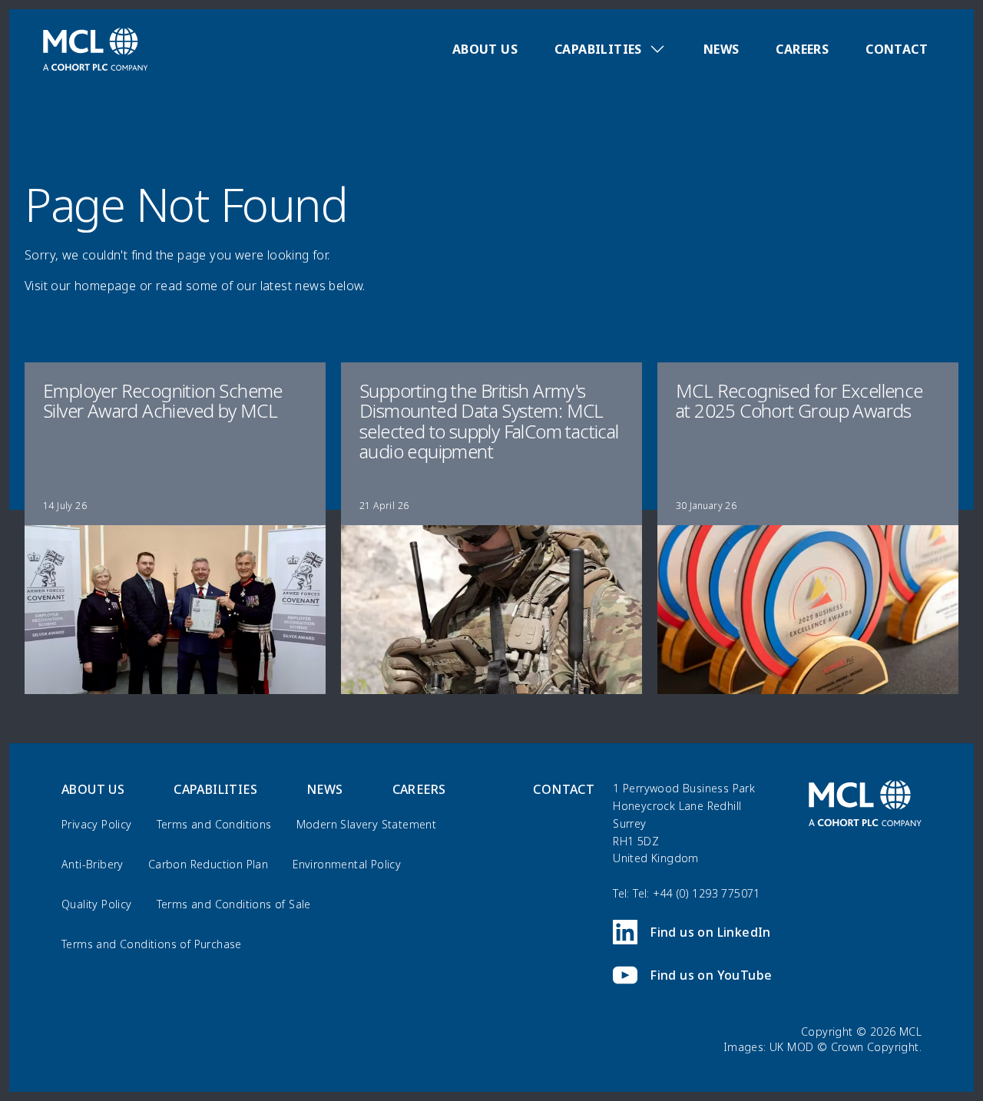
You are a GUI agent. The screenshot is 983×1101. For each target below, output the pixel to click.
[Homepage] (95, 49)
